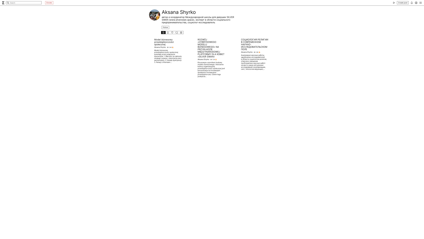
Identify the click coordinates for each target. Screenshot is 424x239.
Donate (49, 3)
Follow (165, 27)
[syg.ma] (3, 2)
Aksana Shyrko (160, 47)
